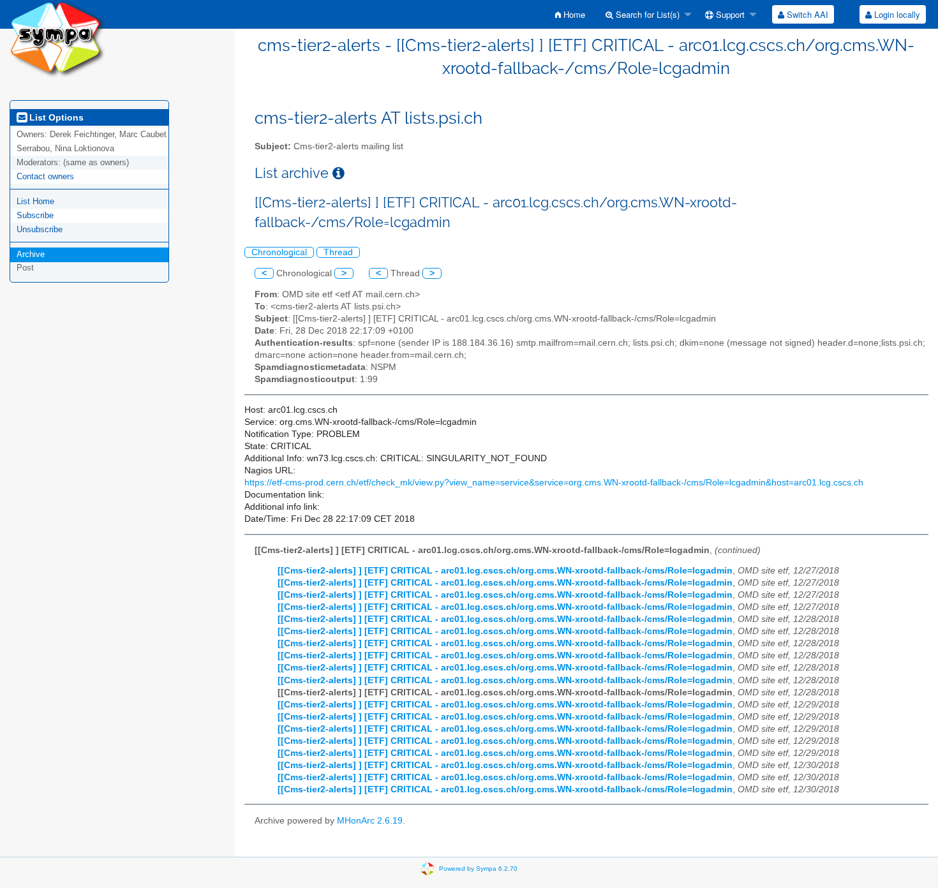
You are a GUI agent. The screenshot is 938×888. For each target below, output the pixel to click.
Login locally (896, 14)
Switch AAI (806, 14)
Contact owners (45, 176)
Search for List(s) (646, 14)
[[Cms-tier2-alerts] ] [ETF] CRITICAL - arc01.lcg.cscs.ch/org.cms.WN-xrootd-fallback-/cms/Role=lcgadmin (505, 570)
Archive (31, 254)
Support (729, 14)
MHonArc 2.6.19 (370, 820)
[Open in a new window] (338, 173)
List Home (35, 201)
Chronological (279, 252)
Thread (338, 252)
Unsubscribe (40, 229)
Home (573, 14)
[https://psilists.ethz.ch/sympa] (57, 38)
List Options (55, 117)
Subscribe (35, 215)
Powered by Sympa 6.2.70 (478, 868)
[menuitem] (570, 14)
